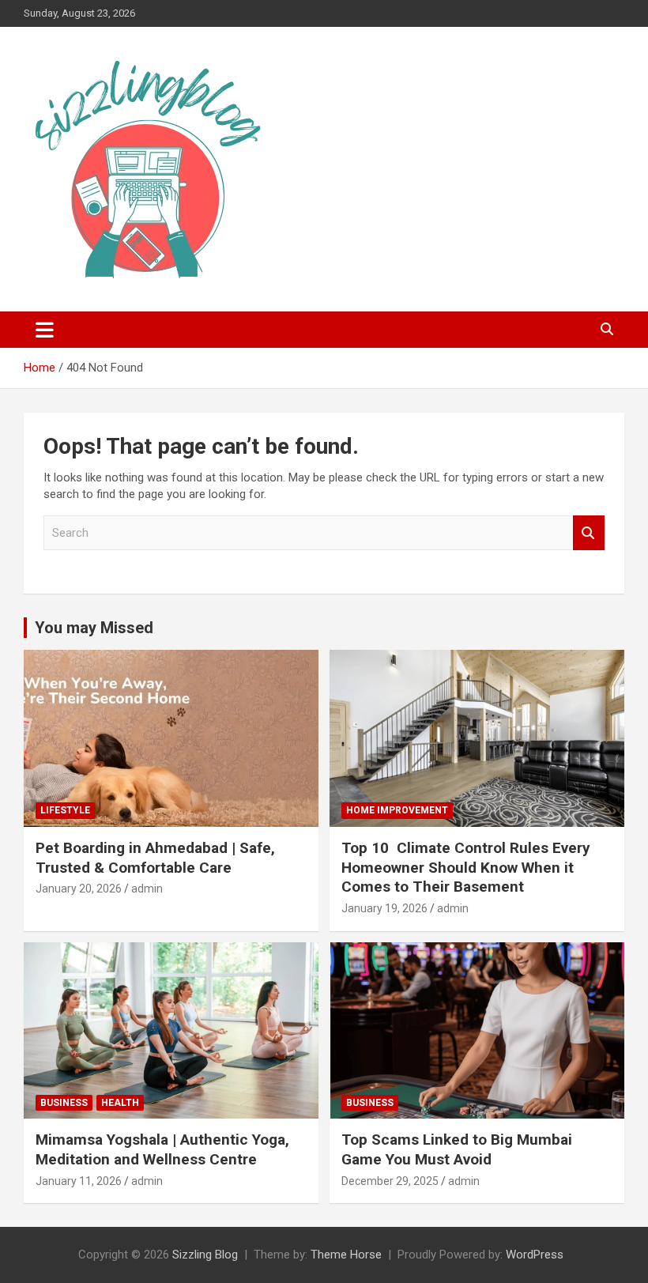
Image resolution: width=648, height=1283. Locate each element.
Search (589, 533)
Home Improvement (397, 810)
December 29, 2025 (390, 1181)
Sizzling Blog (205, 1254)
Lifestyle (65, 810)
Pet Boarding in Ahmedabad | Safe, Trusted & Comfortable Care (155, 858)
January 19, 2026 (384, 908)
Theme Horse (346, 1254)
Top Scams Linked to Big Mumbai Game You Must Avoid (456, 1149)
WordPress (534, 1254)
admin (147, 888)
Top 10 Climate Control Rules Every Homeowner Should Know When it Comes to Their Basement (465, 867)
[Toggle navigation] (45, 329)
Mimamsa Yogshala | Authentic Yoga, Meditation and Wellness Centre (162, 1149)
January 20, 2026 (79, 888)
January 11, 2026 (79, 1181)
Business (64, 1102)
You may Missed (94, 627)
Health (120, 1102)
